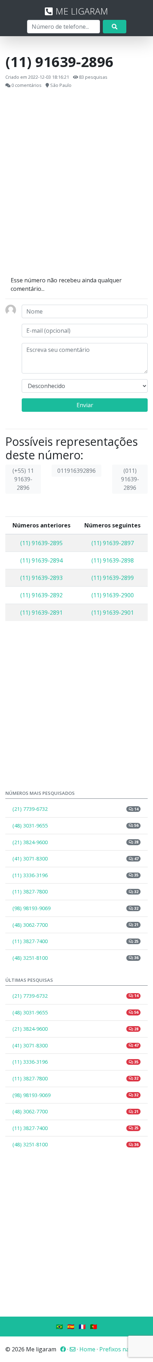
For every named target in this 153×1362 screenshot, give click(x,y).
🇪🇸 (70, 1326)
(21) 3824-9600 (75, 842)
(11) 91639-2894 (41, 560)
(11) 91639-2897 (112, 543)
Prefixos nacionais (123, 1349)
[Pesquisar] (114, 26)
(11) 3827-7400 (75, 941)
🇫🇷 (82, 1326)
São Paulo (61, 85)
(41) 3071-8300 (75, 858)
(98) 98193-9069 (75, 908)
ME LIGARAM (82, 11)
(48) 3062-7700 (75, 924)
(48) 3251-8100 (75, 957)
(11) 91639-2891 (41, 612)
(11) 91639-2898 (112, 560)
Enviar (84, 405)
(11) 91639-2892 (41, 595)
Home (87, 1349)
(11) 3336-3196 (75, 875)
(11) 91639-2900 (112, 595)
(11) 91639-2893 (41, 578)
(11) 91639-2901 (112, 612)
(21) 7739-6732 (75, 808)
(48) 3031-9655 (75, 825)
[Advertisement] (76, 182)
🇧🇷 (59, 1326)
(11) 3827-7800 (75, 891)
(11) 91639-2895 (41, 543)
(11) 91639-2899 (112, 578)
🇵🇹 (93, 1326)
